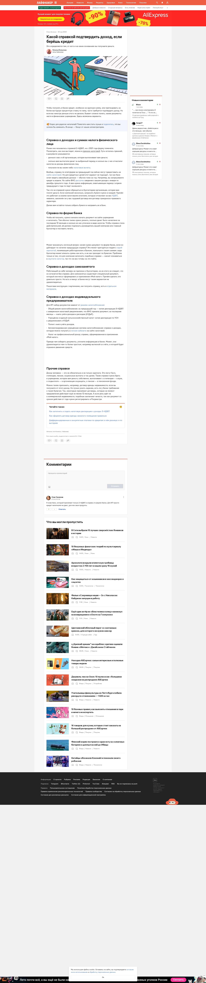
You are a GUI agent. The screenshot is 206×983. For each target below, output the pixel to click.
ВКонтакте (65, 784)
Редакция (86, 779)
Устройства (98, 683)
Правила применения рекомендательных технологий (62, 791)
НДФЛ (115, 195)
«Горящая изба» (86, 635)
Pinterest (86, 784)
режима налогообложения (92, 305)
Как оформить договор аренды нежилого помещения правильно (78, 416)
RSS (113, 784)
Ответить (62, 509)
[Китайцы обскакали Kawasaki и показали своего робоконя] (85, 761)
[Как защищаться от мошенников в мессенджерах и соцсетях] (85, 582)
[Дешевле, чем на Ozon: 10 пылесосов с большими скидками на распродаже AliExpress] (85, 680)
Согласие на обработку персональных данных (122, 791)
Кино (86, 537)
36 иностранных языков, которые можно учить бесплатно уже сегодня (145, 155)
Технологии (89, 586)
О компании (107, 779)
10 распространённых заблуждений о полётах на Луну (145, 116)
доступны (80, 180)
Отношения (89, 716)
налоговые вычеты (81, 167)
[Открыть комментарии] (76, 537)
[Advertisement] (86, 236)
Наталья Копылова (59, 50)
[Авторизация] (167, 2)
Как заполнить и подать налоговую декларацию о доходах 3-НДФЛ (79, 411)
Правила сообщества (93, 791)
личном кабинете (78, 331)
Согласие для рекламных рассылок (55, 795)
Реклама (76, 779)
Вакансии (96, 779)
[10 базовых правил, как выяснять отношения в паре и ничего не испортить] (85, 712)
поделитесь (108, 124)
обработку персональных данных (102, 972)
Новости (94, 537)
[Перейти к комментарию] (146, 111)
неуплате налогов (56, 259)
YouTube (95, 784)
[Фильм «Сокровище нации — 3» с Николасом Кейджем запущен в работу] (85, 599)
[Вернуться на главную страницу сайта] (45, 2)
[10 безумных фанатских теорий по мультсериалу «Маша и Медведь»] (85, 550)
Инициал (105, 784)
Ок (103, 977)
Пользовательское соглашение (62, 788)
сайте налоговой (53, 175)
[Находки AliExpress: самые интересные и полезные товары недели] (85, 664)
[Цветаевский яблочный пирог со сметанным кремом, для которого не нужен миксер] (85, 631)
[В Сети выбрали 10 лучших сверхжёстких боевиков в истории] (85, 533)
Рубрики (67, 779)
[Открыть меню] (123, 497)
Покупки (88, 667)
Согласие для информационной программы (88, 795)
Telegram (54, 784)
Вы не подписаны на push (127, 784)
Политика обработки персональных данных (94, 788)
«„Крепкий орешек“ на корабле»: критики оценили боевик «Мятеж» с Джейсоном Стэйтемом (144, 136)
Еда (96, 635)
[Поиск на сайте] (157, 2)
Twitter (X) (76, 784)
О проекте (57, 779)
